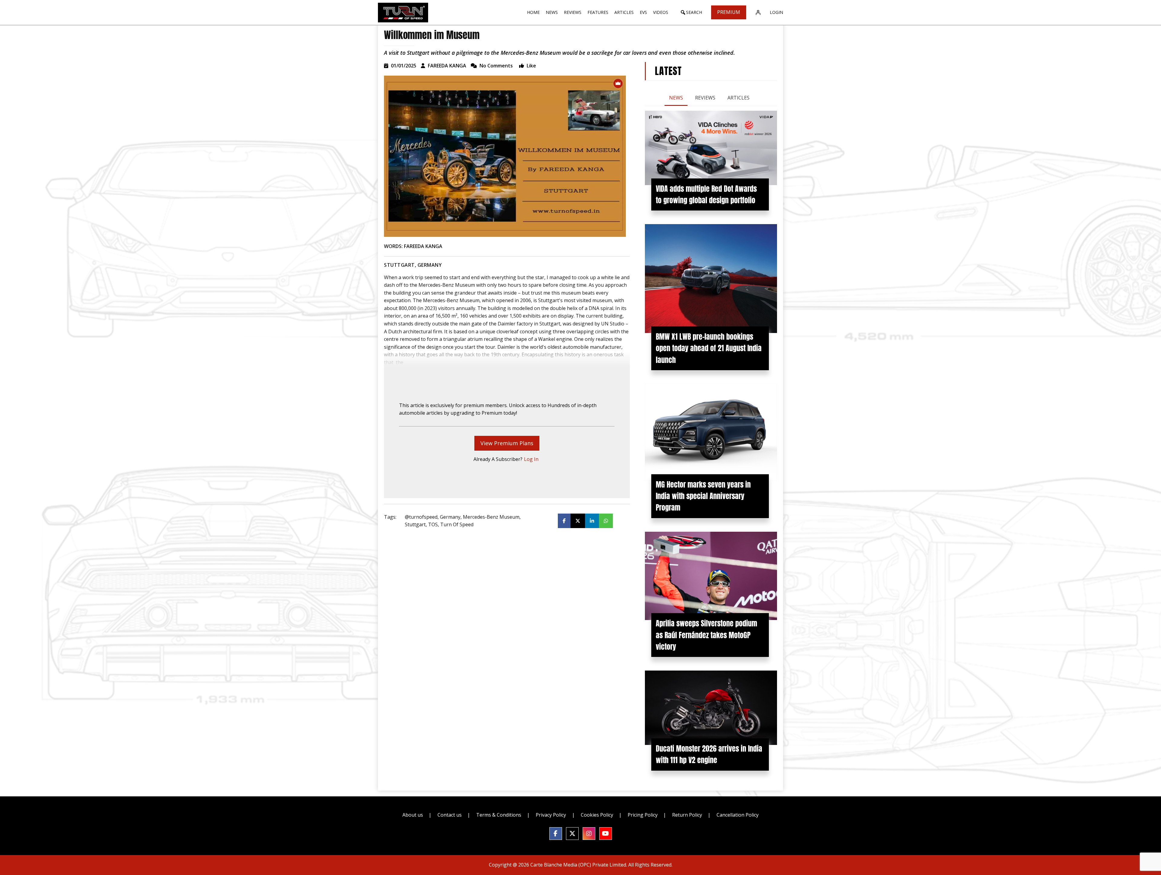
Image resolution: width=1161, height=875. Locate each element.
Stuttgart (415, 524)
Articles (738, 97)
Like (530, 65)
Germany (450, 517)
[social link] (555, 833)
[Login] (758, 12)
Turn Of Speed (456, 524)
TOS (433, 524)
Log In (531, 459)
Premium (728, 12)
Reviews (705, 97)
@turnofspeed (421, 517)
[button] (691, 12)
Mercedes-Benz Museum (491, 517)
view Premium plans (506, 443)
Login (776, 12)
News (676, 97)
